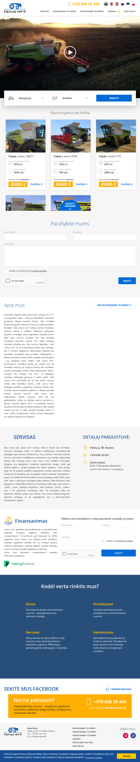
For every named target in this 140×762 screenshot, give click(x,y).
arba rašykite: (107, 707)
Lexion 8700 (65, 156)
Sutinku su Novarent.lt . (28, 270)
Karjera (113, 11)
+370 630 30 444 (85, 4)
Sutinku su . (119, 540)
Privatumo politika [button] (93, 758)
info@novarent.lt (39, 736)
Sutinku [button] (126, 756)
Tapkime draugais (121, 689)
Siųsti (127, 280)
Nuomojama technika (64, 11)
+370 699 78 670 (99, 455)
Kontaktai (129, 11)
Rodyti (114, 98)
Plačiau (35, 184)
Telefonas (66, 537)
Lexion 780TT (21, 156)
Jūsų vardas (66, 525)
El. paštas (105, 525)
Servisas (44, 11)
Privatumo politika (38, 270)
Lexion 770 (110, 156)
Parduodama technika (92, 11)
